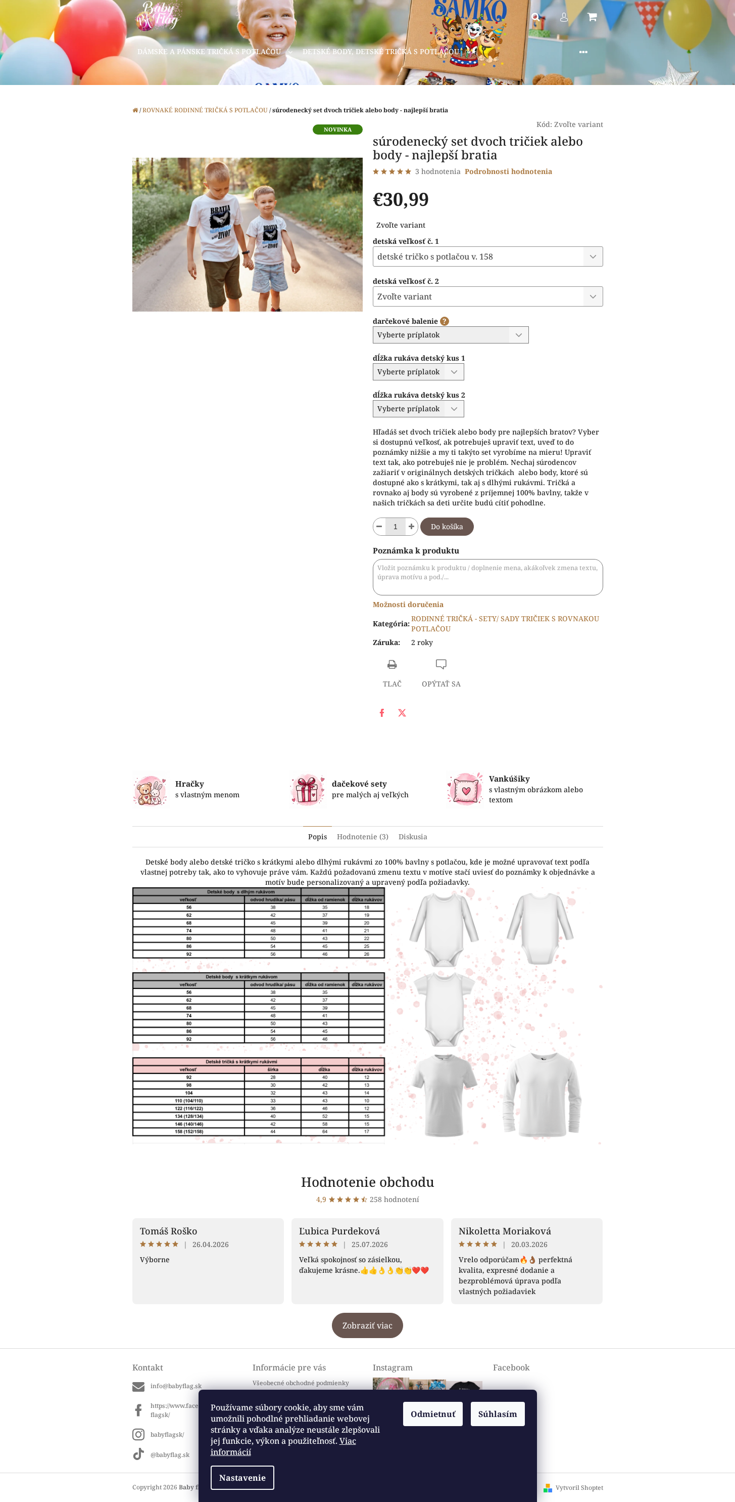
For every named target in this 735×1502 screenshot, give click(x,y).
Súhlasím (497, 1414)
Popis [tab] (317, 836)
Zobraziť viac (367, 1325)
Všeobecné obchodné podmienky (301, 1383)
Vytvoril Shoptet (579, 1487)
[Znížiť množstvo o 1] (379, 526)
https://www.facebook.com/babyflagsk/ (196, 1410)
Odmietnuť (433, 1414)
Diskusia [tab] (413, 836)
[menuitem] (215, 52)
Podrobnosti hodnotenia (508, 171)
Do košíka (447, 526)
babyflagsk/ (167, 1434)
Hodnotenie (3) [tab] (362, 836)
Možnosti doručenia (408, 604)
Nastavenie (242, 1477)
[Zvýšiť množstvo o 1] (412, 526)
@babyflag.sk (170, 1454)
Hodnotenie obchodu (367, 1182)
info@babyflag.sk (176, 1386)
